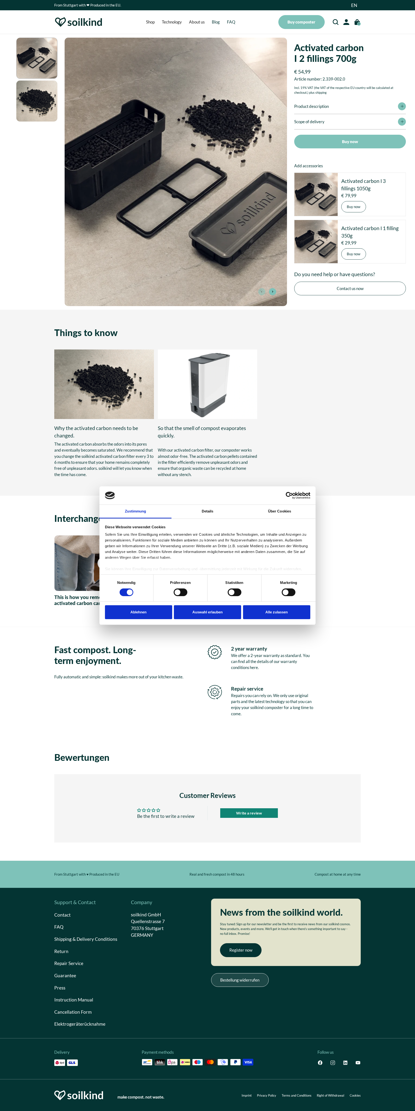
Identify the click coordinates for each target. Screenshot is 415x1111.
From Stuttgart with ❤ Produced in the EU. (87, 5)
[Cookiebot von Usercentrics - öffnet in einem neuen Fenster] (289, 495)
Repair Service (68, 963)
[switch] (180, 592)
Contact (62, 914)
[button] (354, 5)
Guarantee (65, 975)
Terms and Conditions (296, 1095)
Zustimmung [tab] (135, 511)
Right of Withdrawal (330, 1095)
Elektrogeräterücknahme (79, 1024)
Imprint (247, 1095)
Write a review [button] (249, 813)
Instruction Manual (73, 999)
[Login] (346, 22)
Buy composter (301, 21)
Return (61, 951)
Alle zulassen (276, 612)
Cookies (355, 1095)
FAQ (58, 927)
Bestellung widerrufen (239, 980)
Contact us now (350, 288)
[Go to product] (316, 194)
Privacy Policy (266, 1095)
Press (59, 987)
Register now (240, 950)
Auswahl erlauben (207, 612)
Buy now (350, 141)
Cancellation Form (73, 1011)
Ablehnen (138, 612)
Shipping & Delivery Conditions (85, 939)
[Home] (78, 22)
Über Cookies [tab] (279, 511)
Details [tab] (208, 511)
